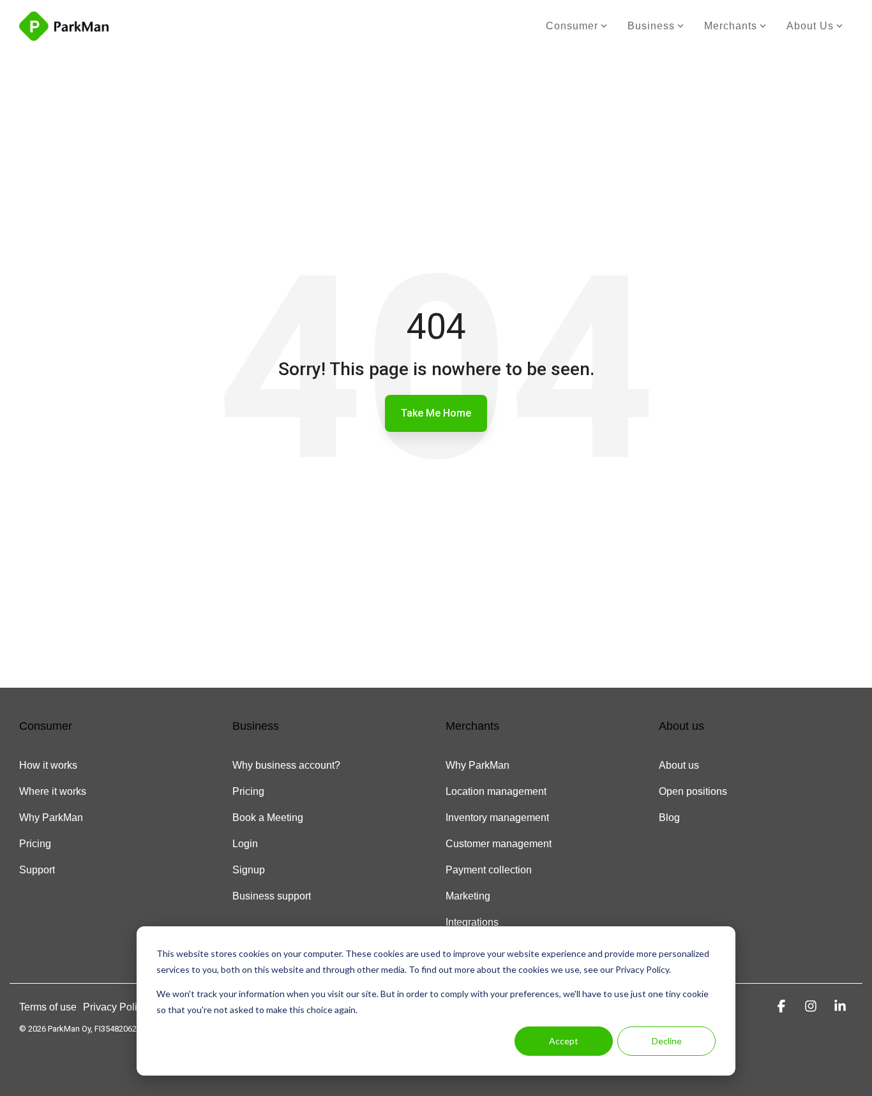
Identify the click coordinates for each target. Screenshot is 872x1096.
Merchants (730, 25)
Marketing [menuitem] (468, 896)
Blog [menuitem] (669, 817)
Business (651, 25)
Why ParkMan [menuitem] (51, 817)
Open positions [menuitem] (693, 791)
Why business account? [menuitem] (286, 765)
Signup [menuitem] (248, 869)
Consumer (572, 25)
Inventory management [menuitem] (497, 817)
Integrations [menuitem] (472, 922)
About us (810, 25)
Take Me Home (436, 413)
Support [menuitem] (37, 869)
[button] (783, 1006)
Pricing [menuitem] (35, 843)
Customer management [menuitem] (499, 843)
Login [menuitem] (245, 843)
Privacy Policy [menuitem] (115, 1007)
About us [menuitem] (679, 765)
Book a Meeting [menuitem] (267, 817)
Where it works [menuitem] (52, 791)
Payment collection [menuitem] (489, 869)
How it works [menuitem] (48, 765)
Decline (667, 1040)
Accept (563, 1040)
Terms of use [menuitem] (48, 1007)
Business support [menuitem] (271, 896)
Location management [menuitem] (496, 791)
